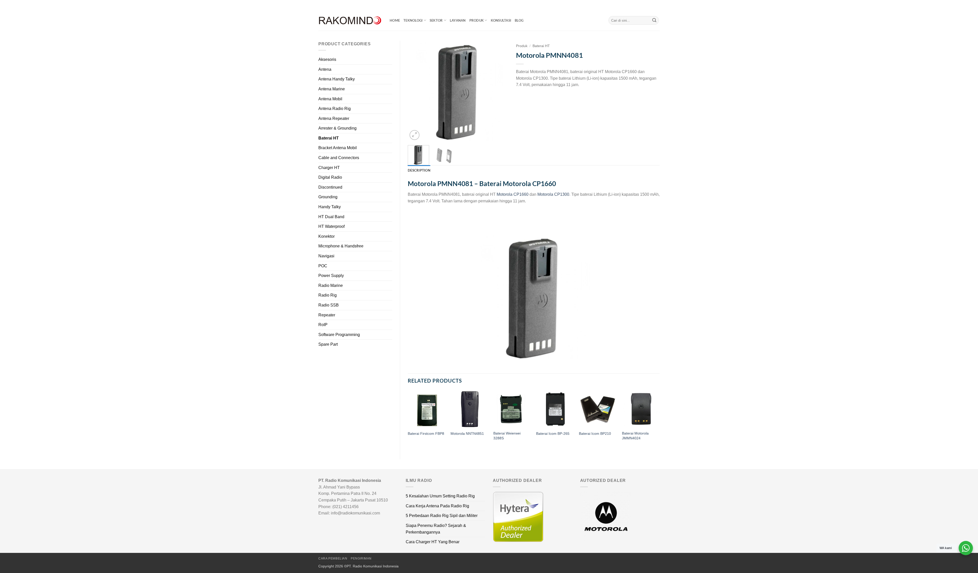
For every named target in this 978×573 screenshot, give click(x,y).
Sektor (436, 20)
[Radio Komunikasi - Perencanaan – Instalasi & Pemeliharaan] (350, 20)
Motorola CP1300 (553, 194)
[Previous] (416, 91)
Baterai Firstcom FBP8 (426, 433)
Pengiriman (361, 558)
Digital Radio (330, 177)
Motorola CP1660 (512, 194)
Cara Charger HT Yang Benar (432, 542)
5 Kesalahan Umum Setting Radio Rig (440, 496)
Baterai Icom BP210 (595, 433)
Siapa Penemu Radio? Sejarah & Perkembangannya (436, 528)
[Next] (499, 91)
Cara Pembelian (332, 558)
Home (395, 20)
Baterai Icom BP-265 (552, 433)
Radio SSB (328, 305)
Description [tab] (419, 170)
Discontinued (330, 187)
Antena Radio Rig (334, 108)
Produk (476, 20)
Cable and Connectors (338, 158)
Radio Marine (330, 285)
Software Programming (339, 334)
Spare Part (328, 344)
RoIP (323, 325)
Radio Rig (327, 295)
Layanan (458, 20)
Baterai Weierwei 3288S (507, 435)
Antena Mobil (330, 99)
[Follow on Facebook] (642, 5)
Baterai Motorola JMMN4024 (635, 435)
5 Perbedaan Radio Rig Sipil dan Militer (442, 515)
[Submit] (654, 20)
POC (322, 266)
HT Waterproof (331, 226)
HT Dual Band (331, 217)
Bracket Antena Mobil (337, 148)
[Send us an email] (657, 5)
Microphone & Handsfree (340, 246)
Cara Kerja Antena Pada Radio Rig (437, 506)
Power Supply (331, 275)
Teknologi (413, 20)
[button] (414, 135)
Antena (324, 69)
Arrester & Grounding (337, 128)
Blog (519, 20)
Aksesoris (327, 59)
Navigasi (326, 256)
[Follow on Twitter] (652, 5)
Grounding (327, 197)
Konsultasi (501, 20)
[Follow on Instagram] (647, 5)
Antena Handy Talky (336, 79)
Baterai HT (328, 138)
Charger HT (329, 167)
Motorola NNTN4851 (467, 433)
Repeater (326, 315)
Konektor (326, 236)
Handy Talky (329, 207)
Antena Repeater (333, 118)
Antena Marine (331, 89)
